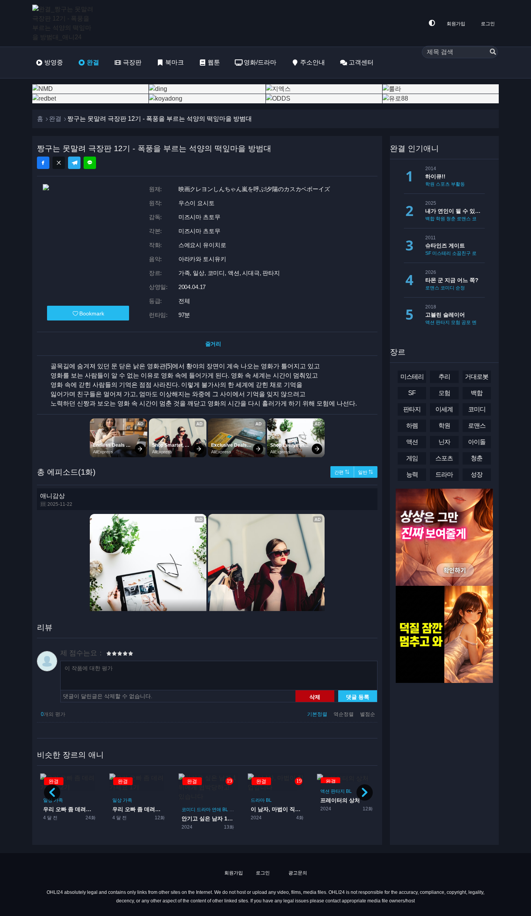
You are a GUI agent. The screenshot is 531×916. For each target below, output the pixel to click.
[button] (364, 792)
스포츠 (374, 791)
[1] (109, 654)
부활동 (458, 184)
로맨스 (464, 218)
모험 (455, 322)
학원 (430, 184)
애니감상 (56, 500)
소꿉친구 (461, 253)
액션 (292, 791)
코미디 (156, 809)
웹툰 (214, 62)
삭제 (314, 696)
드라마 (171, 809)
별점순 (367, 714)
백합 (430, 218)
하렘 (412, 425)
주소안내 (312, 62)
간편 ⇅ (341, 472)
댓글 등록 (357, 696)
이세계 (444, 409)
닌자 (444, 442)
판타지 (305, 791)
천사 (201, 809)
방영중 (53, 62)
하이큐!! (435, 176)
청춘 (451, 218)
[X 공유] (58, 163)
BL (193, 809)
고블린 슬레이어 (445, 315)
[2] (111, 654)
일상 (84, 800)
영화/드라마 (260, 62)
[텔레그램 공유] (74, 163)
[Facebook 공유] (43, 163)
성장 (476, 474)
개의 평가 (53, 714)
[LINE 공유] (90, 163)
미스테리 (441, 253)
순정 (460, 288)
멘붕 (476, 322)
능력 (412, 474)
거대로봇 (476, 376)
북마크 (174, 62)
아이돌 (477, 442)
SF (428, 253)
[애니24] (63, 23)
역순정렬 (344, 714)
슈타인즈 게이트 (445, 245)
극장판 (132, 62)
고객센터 (361, 62)
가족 (95, 800)
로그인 (488, 23)
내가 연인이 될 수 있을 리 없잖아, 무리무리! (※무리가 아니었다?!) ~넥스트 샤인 (455, 211)
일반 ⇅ (365, 472)
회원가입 (456, 23)
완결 (93, 62)
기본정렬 (318, 714)
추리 (444, 376)
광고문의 (297, 873)
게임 (412, 458)
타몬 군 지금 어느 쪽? (452, 280)
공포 (466, 322)
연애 (184, 809)
